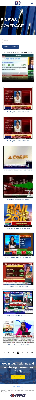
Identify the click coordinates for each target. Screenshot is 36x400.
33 (4, 353)
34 (9, 353)
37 (22, 353)
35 (13, 353)
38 (27, 353)
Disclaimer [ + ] (18, 387)
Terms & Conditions (6, 392)
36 (18, 353)
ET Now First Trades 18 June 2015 (18, 52)
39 (32, 353)
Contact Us (18, 377)
